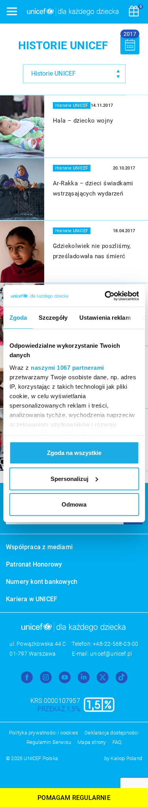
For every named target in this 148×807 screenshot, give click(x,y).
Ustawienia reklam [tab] (104, 317)
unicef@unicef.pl (111, 653)
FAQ (117, 742)
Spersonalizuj (69, 478)
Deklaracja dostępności (111, 733)
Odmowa (74, 504)
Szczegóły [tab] (53, 317)
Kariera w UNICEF (31, 599)
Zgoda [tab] (18, 317)
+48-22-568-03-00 (115, 644)
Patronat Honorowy (34, 564)
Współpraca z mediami (39, 547)
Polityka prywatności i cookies (43, 733)
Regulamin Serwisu (48, 742)
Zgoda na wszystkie (74, 452)
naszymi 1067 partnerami (67, 367)
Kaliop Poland (126, 758)
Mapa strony (91, 742)
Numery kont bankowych (41, 581)
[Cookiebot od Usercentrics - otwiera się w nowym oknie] (105, 296)
